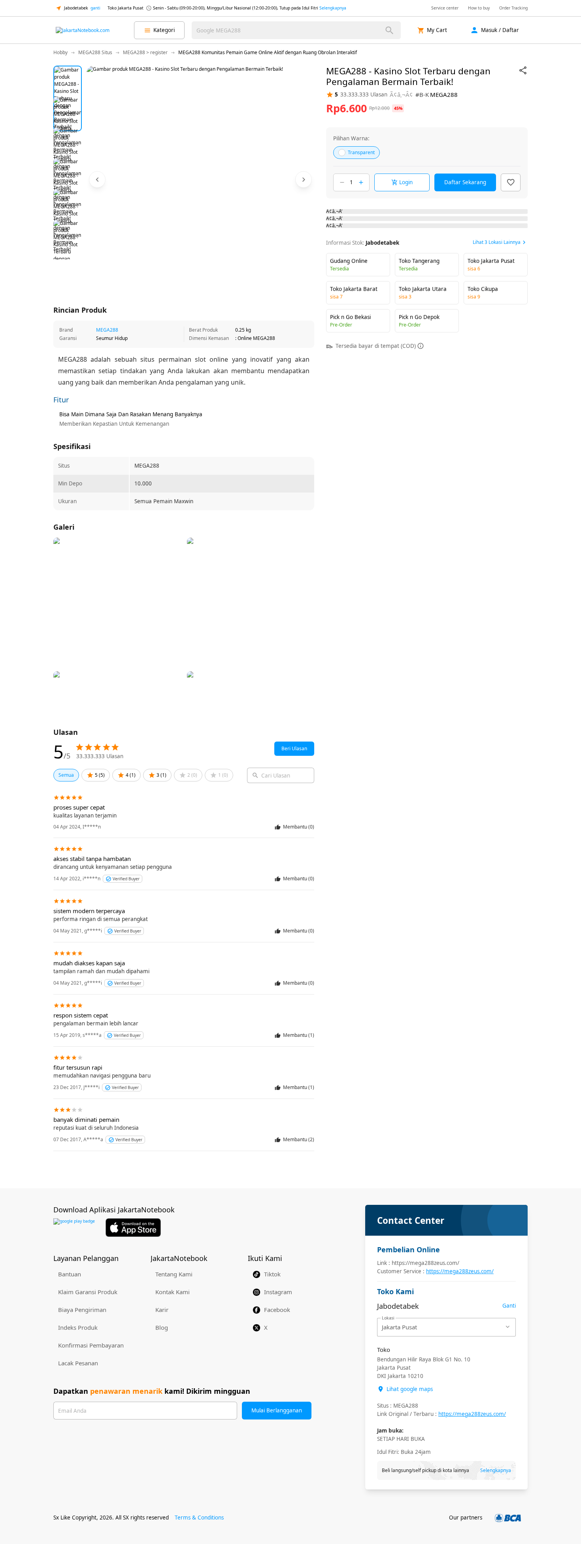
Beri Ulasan (294, 748)
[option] (67, 80)
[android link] (74, 1227)
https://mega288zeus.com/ (460, 1271)
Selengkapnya (332, 8)
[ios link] (133, 1227)
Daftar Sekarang (465, 182)
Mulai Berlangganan (276, 1410)
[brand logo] (82, 30)
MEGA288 (107, 330)
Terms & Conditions (199, 1517)
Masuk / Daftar (500, 30)
